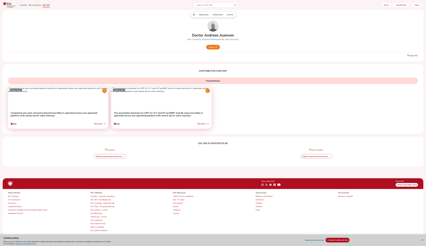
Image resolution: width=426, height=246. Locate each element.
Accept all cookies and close (338, 240)
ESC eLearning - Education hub (102, 203)
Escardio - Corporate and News (103, 196)
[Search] (235, 5)
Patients (259, 203)
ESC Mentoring (96, 213)
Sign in (417, 5)
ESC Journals (178, 203)
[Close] (422, 240)
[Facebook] (270, 185)
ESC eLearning (35, 5)
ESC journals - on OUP (99, 210)
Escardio (23, 5)
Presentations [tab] (213, 81)
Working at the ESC (15, 213)
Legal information (14, 206)
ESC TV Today (179, 200)
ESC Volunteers (97, 220)
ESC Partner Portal (98, 223)
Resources (204, 14)
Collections (218, 14)
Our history (12, 203)
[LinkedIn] (274, 185)
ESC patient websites (99, 230)
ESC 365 (46, 5)
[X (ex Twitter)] (266, 185)
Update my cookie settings (314, 240)
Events (230, 14)
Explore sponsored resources (109, 156)
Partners (259, 206)
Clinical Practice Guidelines (183, 196)
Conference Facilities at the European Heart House (27, 210)
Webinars (176, 210)
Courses (176, 213)
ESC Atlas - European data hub (102, 206)
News (386, 5)
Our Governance (14, 200)
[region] (213, 240)
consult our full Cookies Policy (25, 244)
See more (98, 124)
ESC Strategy (13, 196)
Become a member (345, 196)
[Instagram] (262, 185)
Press (258, 210)
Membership (401, 5)
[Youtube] (278, 185)
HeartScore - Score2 (99, 217)
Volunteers (260, 200)
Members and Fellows (264, 196)
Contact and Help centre (407, 185)
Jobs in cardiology (97, 227)
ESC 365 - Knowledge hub (101, 200)
